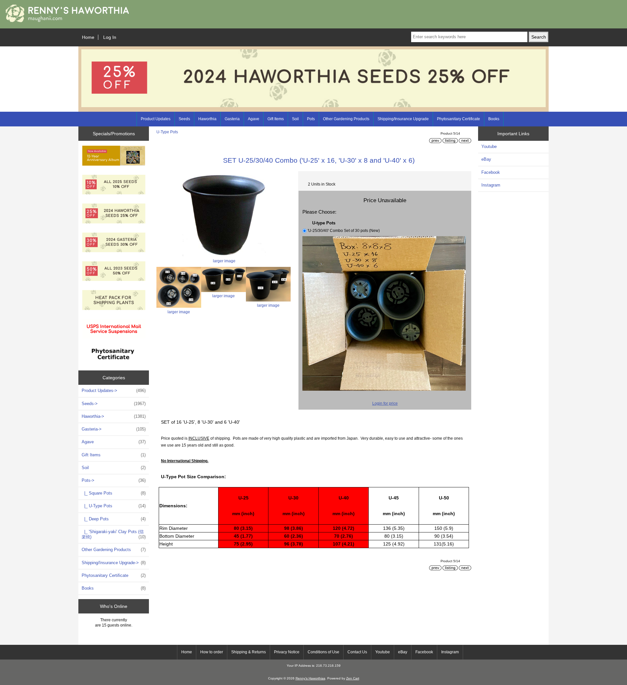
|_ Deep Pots (114, 518)
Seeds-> (114, 403)
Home (88, 37)
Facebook (490, 172)
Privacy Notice (286, 652)
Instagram (490, 185)
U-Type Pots (167, 132)
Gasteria (232, 119)
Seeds (184, 119)
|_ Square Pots (114, 493)
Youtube (489, 146)
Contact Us (357, 652)
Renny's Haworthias (310, 678)
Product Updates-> (114, 390)
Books (493, 119)
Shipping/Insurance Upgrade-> (114, 562)
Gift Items (275, 119)
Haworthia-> (114, 416)
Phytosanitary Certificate (458, 119)
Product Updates (155, 119)
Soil (295, 119)
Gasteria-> (114, 429)
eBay (486, 159)
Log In (109, 37)
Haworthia (207, 119)
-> (114, 480)
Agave (253, 119)
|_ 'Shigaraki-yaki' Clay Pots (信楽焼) (114, 534)
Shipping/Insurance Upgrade (403, 119)
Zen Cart (352, 678)
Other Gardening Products (346, 119)
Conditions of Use (323, 652)
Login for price (385, 403)
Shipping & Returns (248, 652)
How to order (211, 652)
